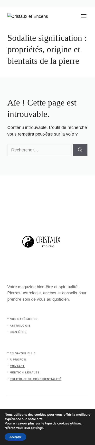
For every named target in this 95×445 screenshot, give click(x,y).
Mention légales (25, 372)
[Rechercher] (80, 150)
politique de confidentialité (35, 379)
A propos (18, 359)
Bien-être (18, 331)
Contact (17, 366)
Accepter (15, 437)
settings (37, 428)
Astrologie (20, 325)
